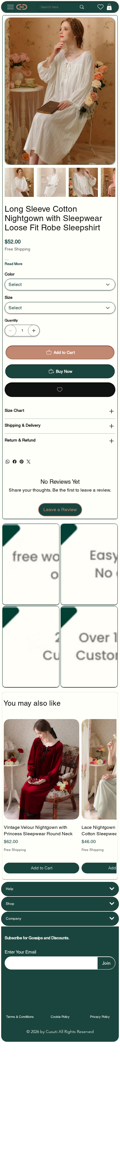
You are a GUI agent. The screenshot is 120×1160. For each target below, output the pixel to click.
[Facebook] (14, 462)
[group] (60, 796)
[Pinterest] (21, 462)
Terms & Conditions (20, 1017)
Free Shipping (15, 850)
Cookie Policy (60, 1017)
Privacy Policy (100, 1017)
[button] (109, 7)
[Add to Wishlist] (60, 389)
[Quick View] (41, 769)
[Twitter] (28, 462)
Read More (13, 264)
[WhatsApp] (7, 462)
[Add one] (34, 330)
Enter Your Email (20, 952)
